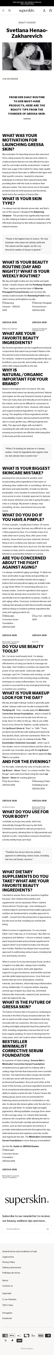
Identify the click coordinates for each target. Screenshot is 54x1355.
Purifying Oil (8, 710)
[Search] (9, 10)
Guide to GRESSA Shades (26, 1146)
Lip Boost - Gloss (11, 770)
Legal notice (8, 1257)
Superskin (29, 1348)
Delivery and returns (11, 1267)
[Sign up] (47, 1229)
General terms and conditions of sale (19, 1251)
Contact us (7, 1286)
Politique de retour (11, 1273)
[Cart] (50, 10)
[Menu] (3, 10)
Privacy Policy (8, 1262)
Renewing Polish (36, 296)
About (5, 1280)
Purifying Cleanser (42, 285)
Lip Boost (43, 750)
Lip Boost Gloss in (15, 728)
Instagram (7, 1313)
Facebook (7, 1318)
